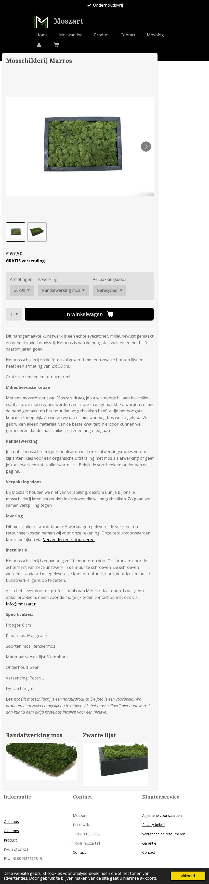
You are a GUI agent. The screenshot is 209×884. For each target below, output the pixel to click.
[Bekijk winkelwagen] (56, 44)
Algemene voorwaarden (162, 815)
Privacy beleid (153, 824)
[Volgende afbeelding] (146, 146)
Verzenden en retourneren (69, 539)
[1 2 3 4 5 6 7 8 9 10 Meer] (14, 314)
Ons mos (11, 821)
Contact (79, 852)
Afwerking (48, 279)
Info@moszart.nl (21, 604)
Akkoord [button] (188, 875)
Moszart (68, 21)
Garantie (149, 843)
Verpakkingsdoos (109, 279)
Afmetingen (21, 279)
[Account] (39, 44)
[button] (15, 232)
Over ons (11, 830)
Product (10, 840)
